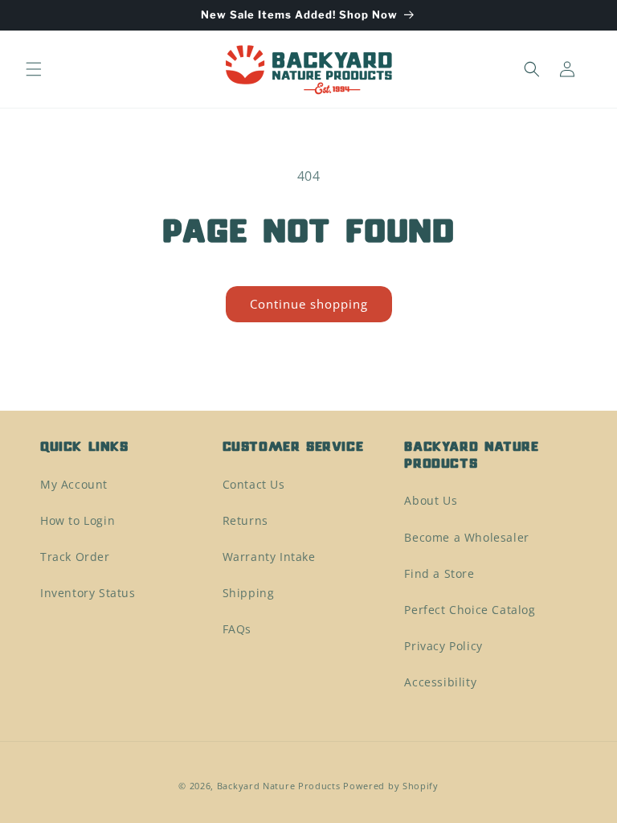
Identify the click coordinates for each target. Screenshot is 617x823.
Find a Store (439, 573)
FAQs (237, 629)
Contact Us (254, 484)
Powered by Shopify (391, 786)
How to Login (77, 520)
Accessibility (440, 682)
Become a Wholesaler (466, 537)
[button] (33, 69)
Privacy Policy (443, 645)
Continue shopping (309, 304)
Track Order (75, 556)
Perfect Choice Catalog (469, 609)
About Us (430, 500)
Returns (245, 520)
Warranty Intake (269, 556)
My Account (74, 484)
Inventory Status (88, 592)
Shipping (249, 592)
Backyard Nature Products (279, 786)
